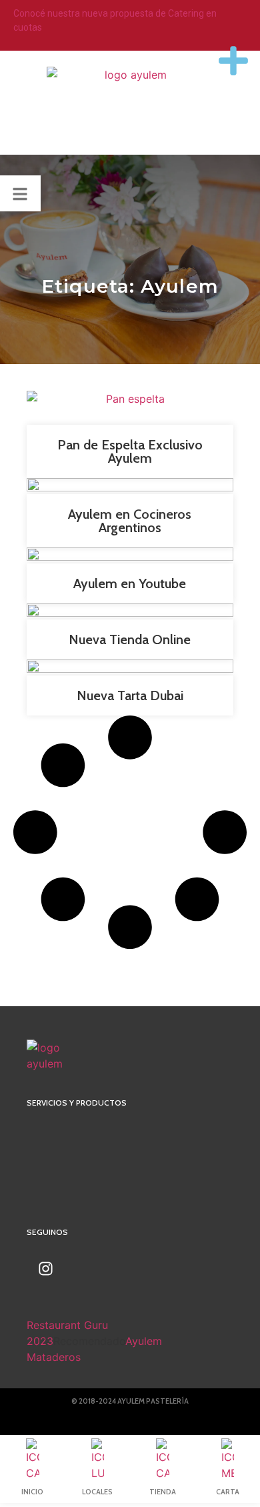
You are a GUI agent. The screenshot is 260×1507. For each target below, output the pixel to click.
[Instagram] (45, 1268)
